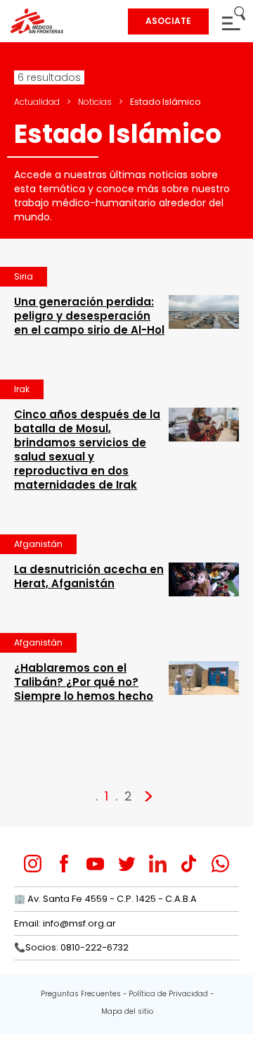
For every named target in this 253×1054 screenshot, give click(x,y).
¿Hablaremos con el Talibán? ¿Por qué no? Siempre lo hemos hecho (83, 681)
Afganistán (38, 544)
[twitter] (127, 863)
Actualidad (37, 102)
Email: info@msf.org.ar (65, 923)
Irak (22, 389)
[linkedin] (158, 863)
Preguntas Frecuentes (81, 994)
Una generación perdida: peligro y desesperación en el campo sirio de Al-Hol (89, 315)
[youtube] (95, 863)
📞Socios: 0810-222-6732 (71, 947)
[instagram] (32, 863)
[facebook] (64, 863)
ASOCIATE (168, 21)
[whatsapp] (220, 863)
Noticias (95, 102)
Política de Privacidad (168, 994)
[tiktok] (188, 863)
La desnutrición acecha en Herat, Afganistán (89, 576)
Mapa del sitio (127, 1011)
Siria (23, 276)
